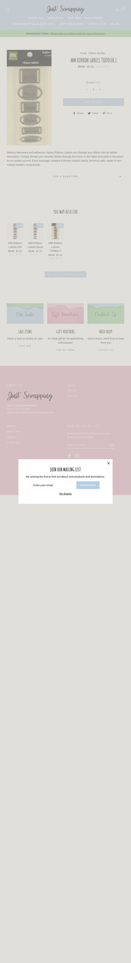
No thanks (65, 493)
